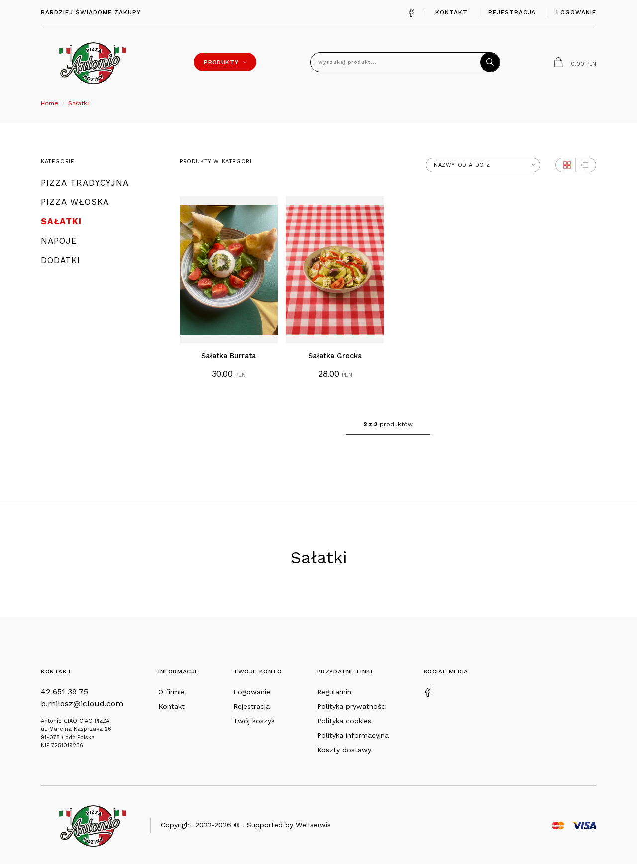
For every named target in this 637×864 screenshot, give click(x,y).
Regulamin (334, 692)
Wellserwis (313, 825)
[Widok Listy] (584, 165)
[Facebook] (411, 12)
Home (49, 103)
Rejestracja (512, 12)
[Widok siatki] (567, 165)
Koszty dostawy (344, 750)
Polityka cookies (344, 721)
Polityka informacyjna (353, 735)
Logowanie (576, 12)
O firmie (171, 692)
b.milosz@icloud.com (82, 703)
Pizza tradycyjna (85, 183)
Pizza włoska (75, 202)
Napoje (59, 241)
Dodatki (60, 260)
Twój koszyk (254, 721)
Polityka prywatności (352, 706)
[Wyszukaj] (490, 62)
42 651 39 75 (64, 691)
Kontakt (451, 12)
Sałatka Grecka (335, 356)
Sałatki (78, 103)
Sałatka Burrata (228, 356)
